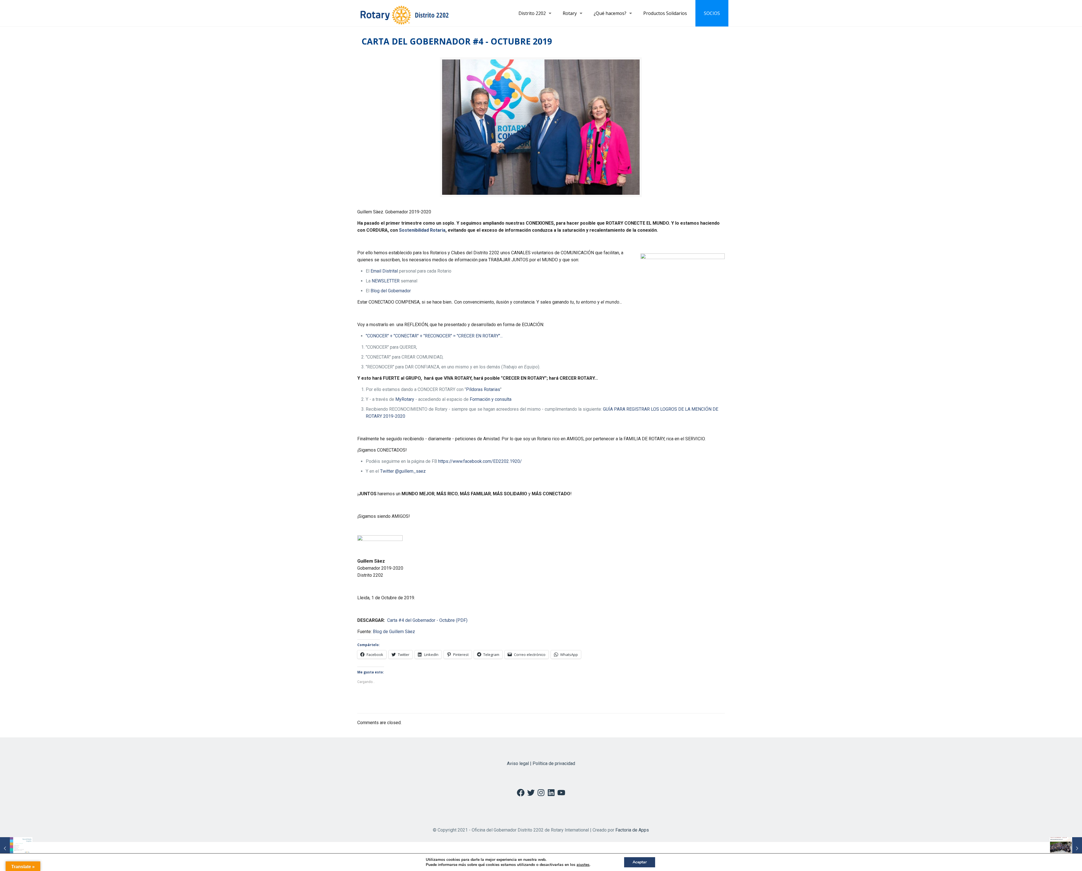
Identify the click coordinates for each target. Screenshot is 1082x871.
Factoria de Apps (632, 830)
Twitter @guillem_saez (403, 471)
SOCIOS (712, 13)
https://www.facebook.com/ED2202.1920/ (480, 461)
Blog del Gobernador (391, 290)
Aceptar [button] (640, 862)
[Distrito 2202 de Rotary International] (404, 13)
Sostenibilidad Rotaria (422, 230)
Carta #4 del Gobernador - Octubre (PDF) (427, 620)
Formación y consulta (490, 399)
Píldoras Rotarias (483, 389)
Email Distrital (384, 271)
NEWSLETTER (386, 281)
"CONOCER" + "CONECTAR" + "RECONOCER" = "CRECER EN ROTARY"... (434, 336)
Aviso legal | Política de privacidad (541, 763)
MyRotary (404, 399)
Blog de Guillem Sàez (394, 631)
